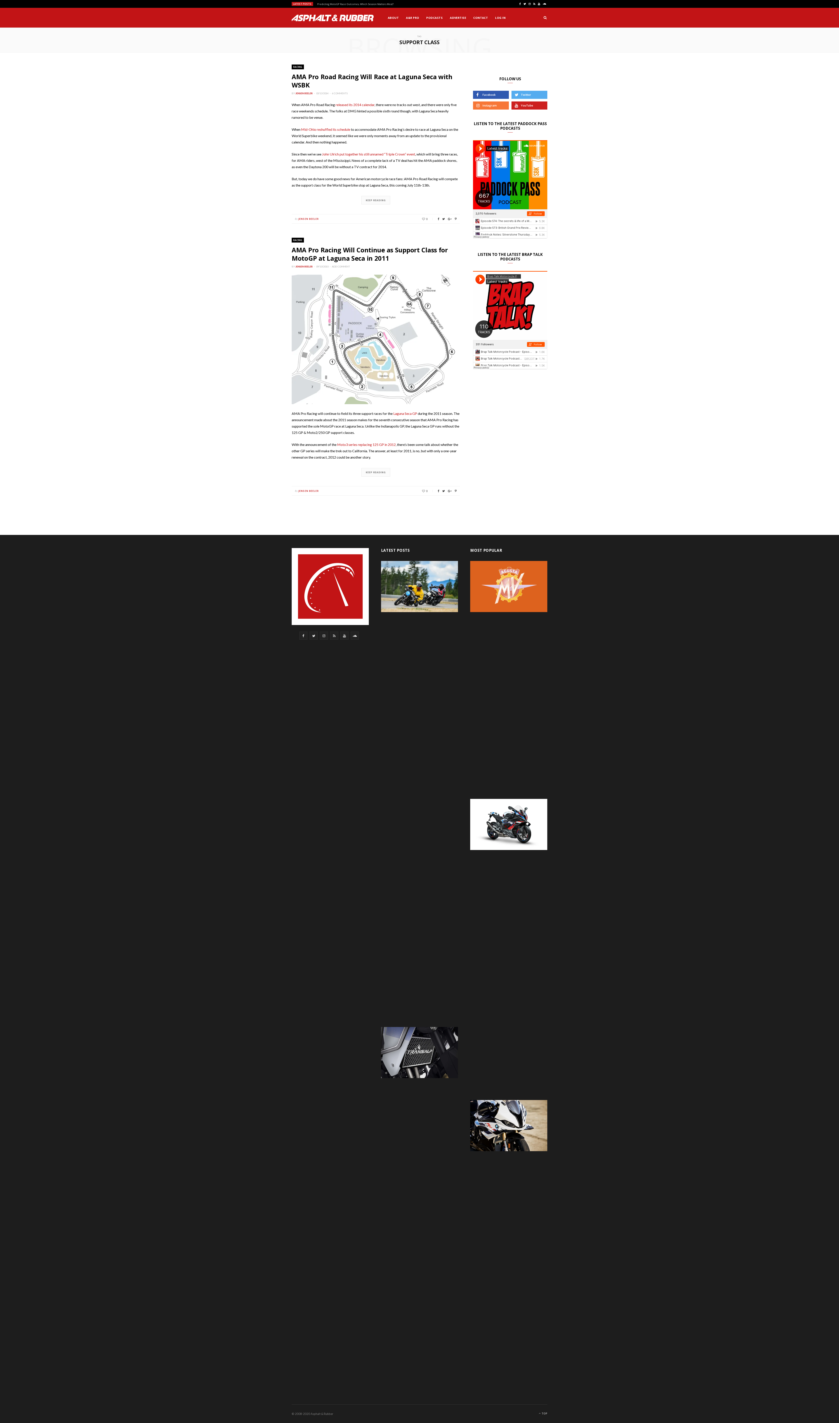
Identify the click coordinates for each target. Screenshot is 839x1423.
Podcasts (434, 18)
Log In (500, 18)
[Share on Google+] (450, 219)
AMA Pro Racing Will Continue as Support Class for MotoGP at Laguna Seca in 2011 (370, 254)
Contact (480, 18)
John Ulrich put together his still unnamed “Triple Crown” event (368, 154)
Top (544, 1413)
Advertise (458, 18)
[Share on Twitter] (443, 219)
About (393, 18)
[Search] (545, 18)
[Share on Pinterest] (456, 219)
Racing (297, 66)
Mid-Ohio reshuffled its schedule (325, 129)
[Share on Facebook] (438, 219)
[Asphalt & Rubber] (333, 18)
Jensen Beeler (304, 93)
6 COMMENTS (340, 93)
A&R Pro (412, 18)
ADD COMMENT (341, 266)
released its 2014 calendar (355, 105)
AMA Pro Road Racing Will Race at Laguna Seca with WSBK (372, 80)
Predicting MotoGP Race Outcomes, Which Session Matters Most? (355, 4)
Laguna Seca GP (405, 413)
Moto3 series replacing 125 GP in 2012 (366, 444)
